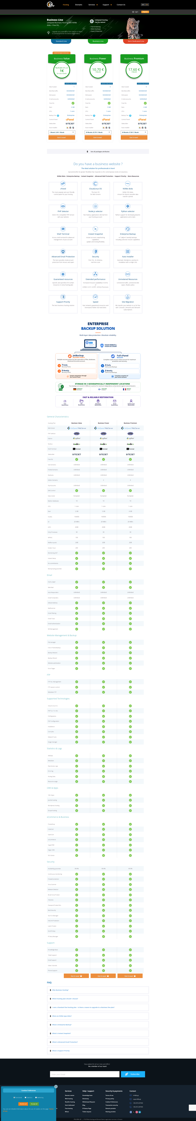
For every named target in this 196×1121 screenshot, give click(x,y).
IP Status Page (86, 1108)
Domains (78, 5)
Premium (134, 58)
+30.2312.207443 (138, 1107)
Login (136, 12)
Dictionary (85, 1098)
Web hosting (69, 1098)
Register (145, 12)
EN (147, 5)
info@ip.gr (136, 1095)
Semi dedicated (70, 1105)
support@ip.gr (137, 1099)
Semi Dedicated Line (136, 41)
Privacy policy (110, 1098)
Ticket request (86, 1112)
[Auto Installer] (70, 127)
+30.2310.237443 (138, 1103)
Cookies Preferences (112, 1102)
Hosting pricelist (111, 1112)
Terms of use (109, 1095)
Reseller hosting (70, 1102)
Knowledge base (87, 1095)
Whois (67, 1112)
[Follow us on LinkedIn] (139, 1113)
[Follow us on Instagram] (136, 1113)
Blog (83, 1105)
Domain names (69, 1095)
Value (62, 58)
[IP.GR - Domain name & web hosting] (51, 5)
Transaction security (112, 1105)
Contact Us (121, 5)
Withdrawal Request (88, 1102)
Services (92, 5)
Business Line (98, 41)
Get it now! (61, 137)
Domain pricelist (111, 1108)
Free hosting (69, 1108)
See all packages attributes (99, 152)
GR (143, 5)
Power (98, 58)
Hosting (66, 5)
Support (106, 5)
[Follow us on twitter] (134, 1113)
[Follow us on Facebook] (131, 1113)
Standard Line (61, 41)
